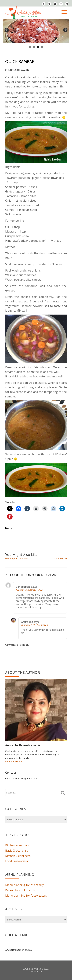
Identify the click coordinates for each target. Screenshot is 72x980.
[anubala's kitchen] (24, 12)
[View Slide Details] (36, 31)
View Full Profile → (15, 761)
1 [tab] (30, 47)
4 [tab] (42, 47)
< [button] (7, 30)
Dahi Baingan (60, 558)
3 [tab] (38, 47)
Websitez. (35, 971)
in (41, 971)
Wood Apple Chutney (16, 558)
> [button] (65, 30)
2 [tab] (34, 47)
